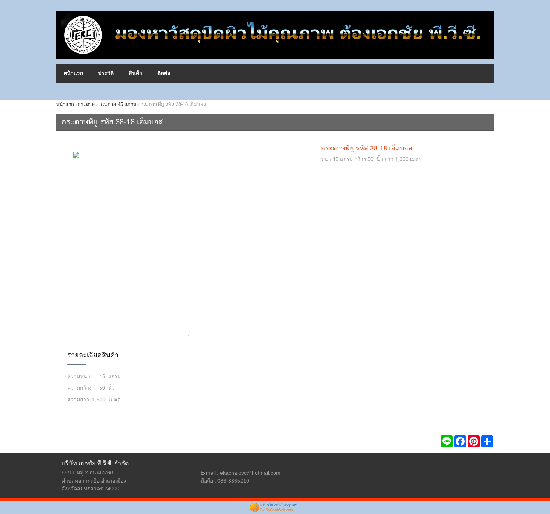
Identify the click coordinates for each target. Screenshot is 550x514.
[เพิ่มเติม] (487, 441)
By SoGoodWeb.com (276, 510)
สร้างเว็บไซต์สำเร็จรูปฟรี (278, 505)
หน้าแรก (73, 73)
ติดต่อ (163, 73)
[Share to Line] (446, 441)
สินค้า (135, 73)
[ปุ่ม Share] (473, 441)
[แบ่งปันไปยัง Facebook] (460, 441)
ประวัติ (106, 73)
